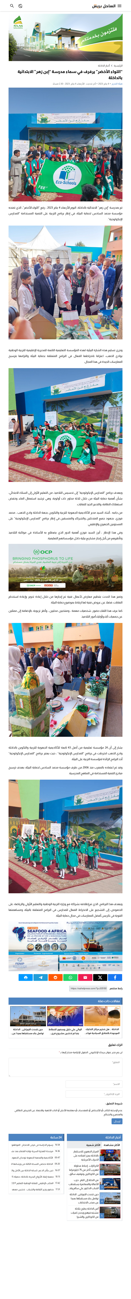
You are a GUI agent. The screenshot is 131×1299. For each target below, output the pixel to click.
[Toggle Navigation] (120, 6)
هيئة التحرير (117, 83)
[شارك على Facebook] (115, 977)
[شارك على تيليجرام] (40, 977)
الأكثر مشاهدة (112, 1145)
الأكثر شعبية (93, 1145)
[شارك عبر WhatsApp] (70, 977)
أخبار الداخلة (104, 65)
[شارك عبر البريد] (85, 977)
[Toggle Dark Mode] (21, 6)
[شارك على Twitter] (100, 977)
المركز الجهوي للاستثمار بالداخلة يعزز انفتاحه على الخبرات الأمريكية (86, 1155)
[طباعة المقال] (25, 977)
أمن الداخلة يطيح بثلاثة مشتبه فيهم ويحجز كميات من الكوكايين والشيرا (85, 1212)
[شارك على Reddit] (55, 977)
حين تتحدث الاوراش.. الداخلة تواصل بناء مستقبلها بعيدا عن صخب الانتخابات (28, 1033)
